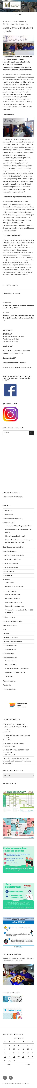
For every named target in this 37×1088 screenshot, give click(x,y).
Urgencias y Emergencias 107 (15, 672)
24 (14, 1057)
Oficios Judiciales (8, 654)
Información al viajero (10, 625)
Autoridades (9, 583)
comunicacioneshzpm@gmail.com (20, 367)
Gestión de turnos (11, 661)
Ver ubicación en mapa (10, 341)
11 (19, 1049)
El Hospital (6, 579)
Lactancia (6, 633)
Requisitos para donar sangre (13, 497)
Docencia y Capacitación (13, 602)
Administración (8, 510)
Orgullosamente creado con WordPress (16, 1083)
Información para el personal (14, 606)
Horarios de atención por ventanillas (17, 669)
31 (14, 1060)
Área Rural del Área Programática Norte (18, 526)
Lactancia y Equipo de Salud (12, 641)
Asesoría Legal (8, 514)
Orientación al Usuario (10, 658)
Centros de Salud (8, 523)
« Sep (9, 1064)
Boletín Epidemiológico (13, 594)
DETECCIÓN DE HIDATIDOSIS (13, 744)
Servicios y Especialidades (14, 587)
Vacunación (9, 676)
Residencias (7, 685)
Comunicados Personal (10, 563)
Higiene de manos (9, 617)
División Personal (8, 571)
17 (14, 1053)
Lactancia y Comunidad (10, 637)
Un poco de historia (9, 689)
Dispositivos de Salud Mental (15, 536)
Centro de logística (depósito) (13, 518)
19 (23, 1053)
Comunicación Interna (12, 598)
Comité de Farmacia (9, 551)
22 (5, 1057)
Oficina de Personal (9, 649)
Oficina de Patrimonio (10, 645)
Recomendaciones (9, 681)
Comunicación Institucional (12, 559)
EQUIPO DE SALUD (9, 591)
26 (23, 1057)
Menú (20, 14)
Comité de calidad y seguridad (13, 547)
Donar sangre (7, 575)
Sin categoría (12, 285)
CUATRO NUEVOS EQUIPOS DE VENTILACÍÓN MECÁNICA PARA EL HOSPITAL (15, 726)
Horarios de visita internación (12, 621)
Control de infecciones (10, 567)
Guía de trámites (10, 665)
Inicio (5, 629)
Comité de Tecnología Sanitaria (13, 555)
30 (9, 1060)
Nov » (28, 1064)
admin (23, 21)
